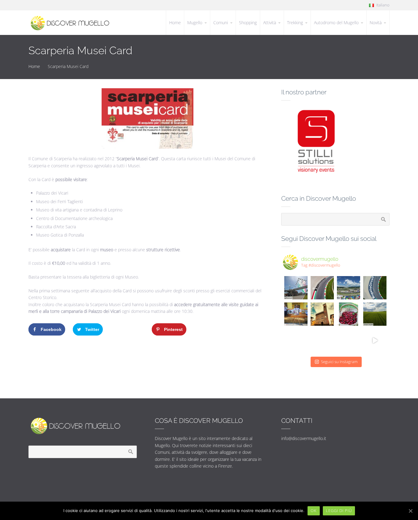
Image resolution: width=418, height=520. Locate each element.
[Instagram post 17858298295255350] (348, 314)
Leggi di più (339, 510)
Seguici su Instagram (339, 361)
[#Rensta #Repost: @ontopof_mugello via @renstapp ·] (322, 287)
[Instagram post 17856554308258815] (322, 314)
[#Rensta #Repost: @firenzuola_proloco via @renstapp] (296, 314)
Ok (314, 510)
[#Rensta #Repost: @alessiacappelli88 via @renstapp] (322, 340)
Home (34, 66)
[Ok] (410, 511)
